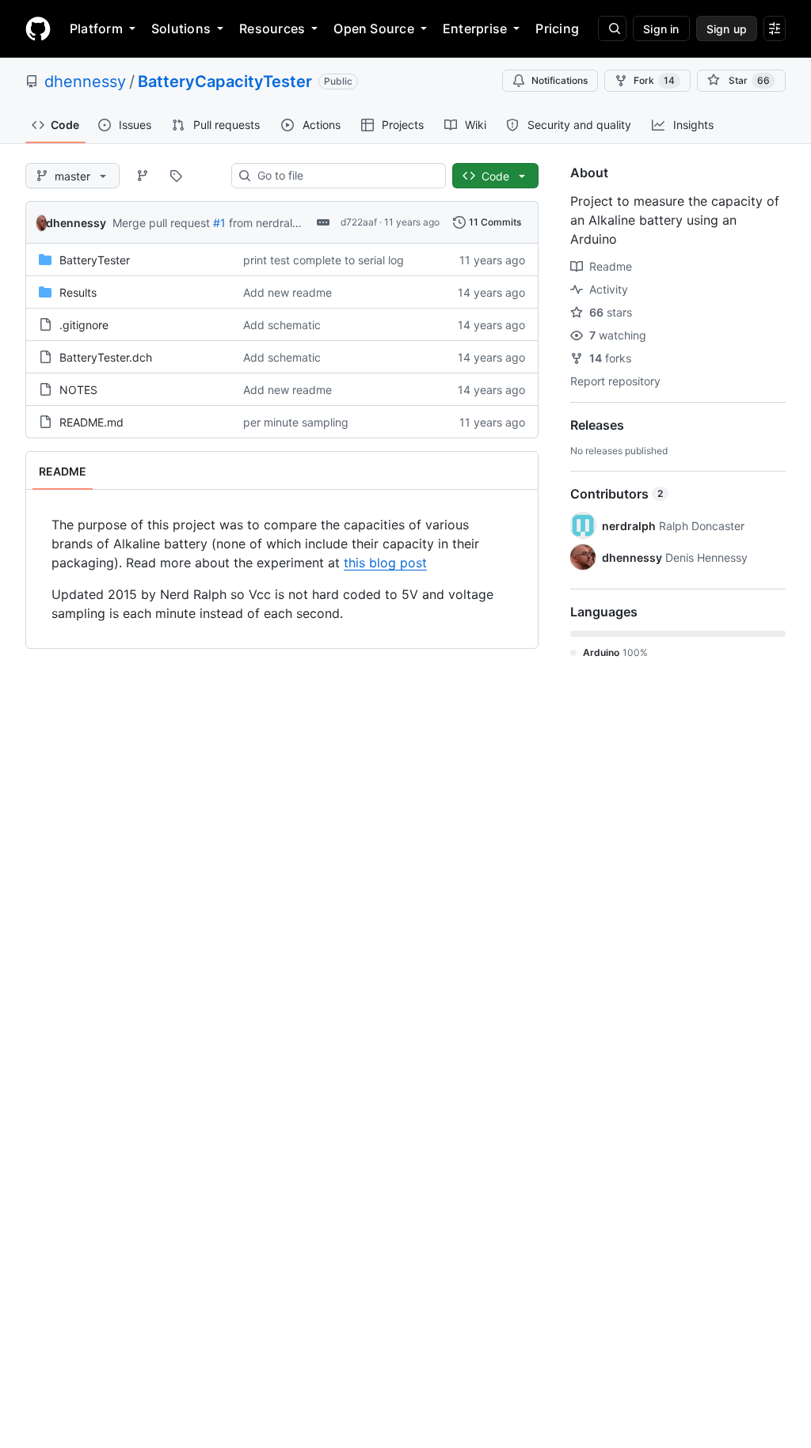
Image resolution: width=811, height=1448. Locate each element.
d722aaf (359, 222)
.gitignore (84, 325)
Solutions (181, 28)
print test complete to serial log (323, 260)
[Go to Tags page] (175, 175)
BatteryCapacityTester (225, 81)
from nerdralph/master (287, 222)
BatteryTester (94, 260)
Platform (96, 28)
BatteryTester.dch (105, 357)
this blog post (385, 562)
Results (78, 292)
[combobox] (344, 176)
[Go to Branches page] (142, 175)
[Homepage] (38, 28)
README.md (91, 422)
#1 (219, 222)
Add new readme (287, 292)
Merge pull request (161, 222)
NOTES (78, 389)
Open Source (373, 28)
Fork (654, 80)
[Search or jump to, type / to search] (612, 28)
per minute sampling (295, 422)
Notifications (559, 80)
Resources (272, 28)
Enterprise (475, 28)
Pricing (557, 28)
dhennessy (85, 81)
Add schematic (282, 325)
